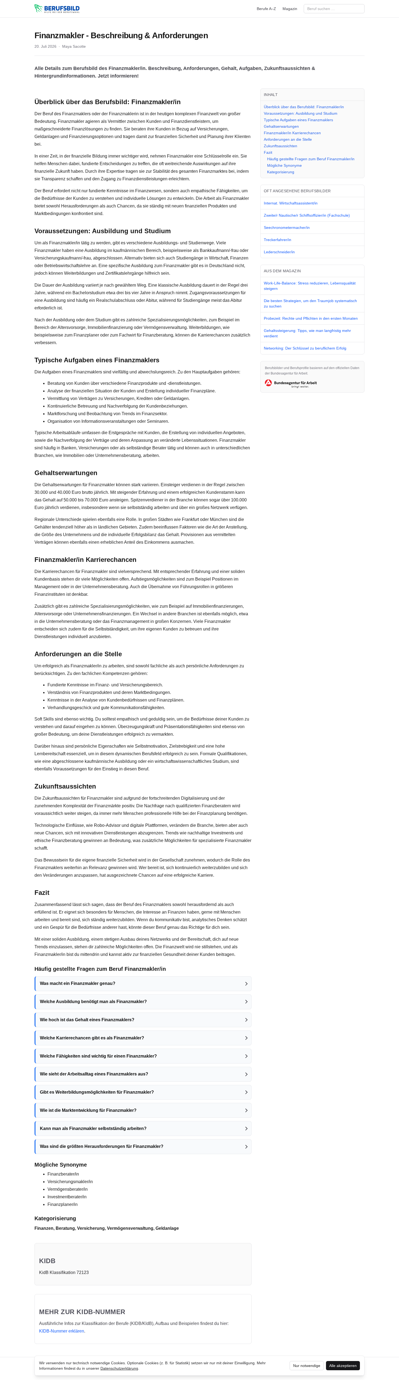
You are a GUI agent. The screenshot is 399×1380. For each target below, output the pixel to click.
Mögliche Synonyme (284, 165)
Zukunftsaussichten (280, 146)
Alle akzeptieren (343, 1365)
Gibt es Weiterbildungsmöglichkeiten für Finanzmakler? (97, 1092)
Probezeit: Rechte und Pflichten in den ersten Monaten (311, 318)
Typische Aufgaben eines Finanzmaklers (298, 120)
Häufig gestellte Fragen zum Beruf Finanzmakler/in (310, 159)
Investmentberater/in (67, 1197)
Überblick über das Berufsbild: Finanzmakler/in (304, 107)
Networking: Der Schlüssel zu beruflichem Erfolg (305, 348)
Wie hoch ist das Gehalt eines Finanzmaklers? (87, 1019)
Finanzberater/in (63, 1174)
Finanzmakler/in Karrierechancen (292, 133)
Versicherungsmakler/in (70, 1181)
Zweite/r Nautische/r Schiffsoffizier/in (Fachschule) (307, 215)
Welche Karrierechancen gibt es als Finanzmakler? (92, 1038)
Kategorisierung (280, 172)
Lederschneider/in (279, 252)
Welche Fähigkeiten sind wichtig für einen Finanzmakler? (98, 1056)
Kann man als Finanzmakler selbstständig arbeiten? (93, 1128)
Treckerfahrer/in (277, 240)
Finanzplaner (86, 335)
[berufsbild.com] (57, 8)
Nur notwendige (306, 1365)
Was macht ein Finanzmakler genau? (77, 983)
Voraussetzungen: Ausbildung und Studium (300, 113)
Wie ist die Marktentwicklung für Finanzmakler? (88, 1110)
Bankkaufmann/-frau (219, 250)
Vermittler (117, 121)
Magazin (290, 9)
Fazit (268, 152)
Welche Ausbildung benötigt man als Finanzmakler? (93, 1001)
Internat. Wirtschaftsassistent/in (291, 203)
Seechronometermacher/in (287, 227)
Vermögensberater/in (67, 1189)
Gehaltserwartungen (281, 126)
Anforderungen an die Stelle (288, 139)
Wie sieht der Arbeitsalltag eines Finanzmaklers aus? (94, 1074)
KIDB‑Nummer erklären (61, 1331)
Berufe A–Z (266, 9)
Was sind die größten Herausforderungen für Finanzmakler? (101, 1146)
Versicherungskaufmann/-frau (62, 258)
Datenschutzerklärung (119, 1368)
